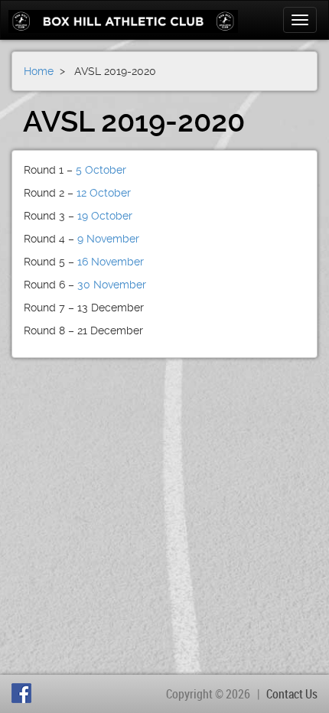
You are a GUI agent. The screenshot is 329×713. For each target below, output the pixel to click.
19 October (104, 216)
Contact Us (292, 693)
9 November (106, 239)
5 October (101, 170)
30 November (111, 284)
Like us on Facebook (23, 693)
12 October (104, 193)
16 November (110, 262)
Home (39, 71)
